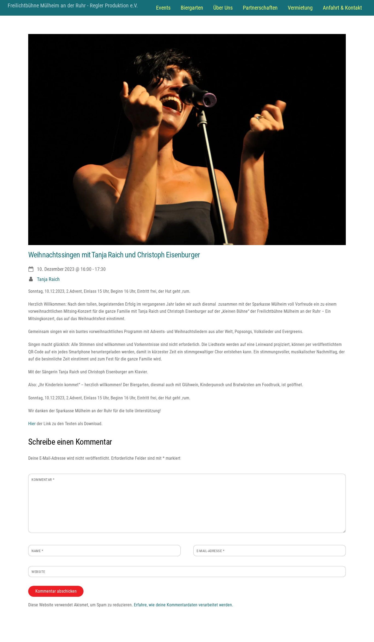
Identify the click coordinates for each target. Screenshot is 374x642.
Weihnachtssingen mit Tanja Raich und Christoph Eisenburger (114, 254)
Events (163, 7)
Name (37, 551)
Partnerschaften (260, 7)
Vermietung (300, 7)
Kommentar (43, 480)
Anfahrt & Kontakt (342, 7)
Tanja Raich (48, 279)
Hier (32, 423)
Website (38, 572)
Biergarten (192, 7)
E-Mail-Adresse (211, 551)
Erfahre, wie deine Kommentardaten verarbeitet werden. (183, 604)
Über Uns (223, 7)
